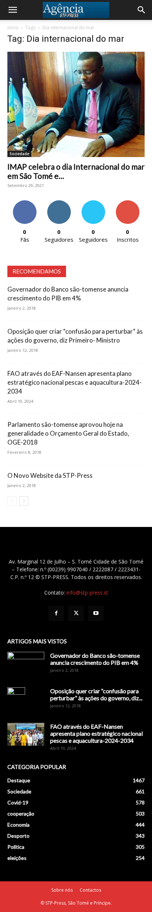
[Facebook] (56, 613)
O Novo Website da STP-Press (50, 475)
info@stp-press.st (87, 592)
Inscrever (127, 203)
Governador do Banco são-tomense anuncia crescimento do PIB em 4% (95, 659)
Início (12, 27)
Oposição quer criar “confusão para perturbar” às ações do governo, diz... (96, 694)
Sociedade (19, 153)
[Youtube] (96, 613)
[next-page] (23, 501)
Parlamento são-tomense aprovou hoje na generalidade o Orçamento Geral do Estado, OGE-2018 (68, 433)
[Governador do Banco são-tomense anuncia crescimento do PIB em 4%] (25, 665)
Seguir (59, 203)
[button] (12, 10)
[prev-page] (12, 501)
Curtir (25, 203)
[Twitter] (76, 613)
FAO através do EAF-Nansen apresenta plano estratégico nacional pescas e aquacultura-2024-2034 (74, 382)
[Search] (141, 10)
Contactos (90, 890)
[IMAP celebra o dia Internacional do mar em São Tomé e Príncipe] (76, 104)
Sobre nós (62, 890)
